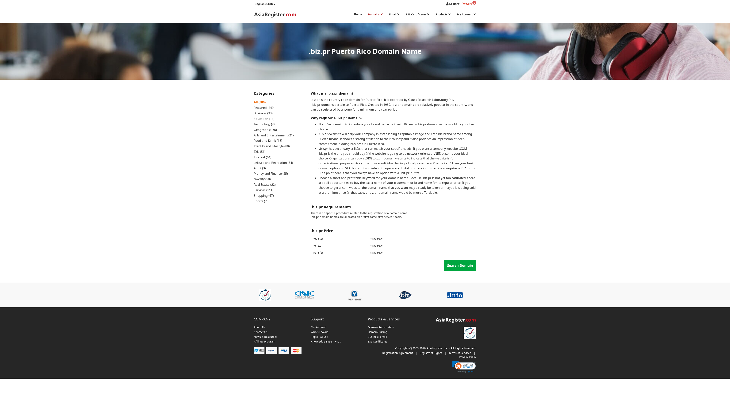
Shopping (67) (264, 196)
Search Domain (460, 265)
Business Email (377, 337)
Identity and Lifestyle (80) (272, 146)
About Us (259, 327)
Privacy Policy (467, 356)
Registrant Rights (431, 353)
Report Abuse (319, 337)
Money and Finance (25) (271, 173)
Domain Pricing (377, 332)
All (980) (260, 102)
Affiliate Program (264, 341)
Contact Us (260, 332)
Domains (374, 14)
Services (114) (263, 190)
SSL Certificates (416, 14)
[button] (265, 4)
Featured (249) (264, 108)
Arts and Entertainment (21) (274, 135)
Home (358, 14)
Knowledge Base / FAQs (326, 341)
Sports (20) (261, 201)
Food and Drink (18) (268, 141)
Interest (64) (262, 157)
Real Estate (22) (265, 184)
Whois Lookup (319, 332)
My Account (465, 14)
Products (442, 14)
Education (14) (264, 119)
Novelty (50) (262, 179)
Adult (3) (260, 168)
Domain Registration (381, 327)
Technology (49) (265, 124)
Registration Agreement (397, 353)
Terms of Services (460, 353)
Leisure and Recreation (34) (273, 163)
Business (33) (263, 113)
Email (393, 14)
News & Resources (265, 337)
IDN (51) (259, 152)
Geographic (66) (265, 130)
